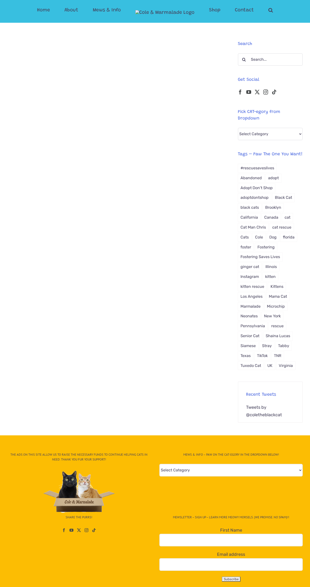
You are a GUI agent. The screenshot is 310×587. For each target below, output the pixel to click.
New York (272, 316)
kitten (270, 276)
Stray (267, 345)
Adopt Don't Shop (256, 188)
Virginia (286, 365)
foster (245, 247)
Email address (231, 554)
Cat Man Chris (253, 227)
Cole (259, 237)
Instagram (249, 276)
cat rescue (281, 227)
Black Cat (283, 197)
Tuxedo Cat (250, 365)
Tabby (283, 345)
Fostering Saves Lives (260, 256)
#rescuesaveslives (257, 168)
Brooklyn (273, 207)
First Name (231, 530)
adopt (273, 178)
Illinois (271, 266)
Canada (271, 217)
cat (287, 217)
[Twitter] (257, 92)
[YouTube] (248, 92)
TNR (277, 355)
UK (269, 365)
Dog (273, 237)
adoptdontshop (254, 197)
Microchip (276, 306)
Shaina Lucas (278, 336)
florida (288, 237)
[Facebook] (240, 92)
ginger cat (249, 266)
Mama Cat (278, 296)
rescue (277, 326)
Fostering (266, 247)
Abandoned (251, 178)
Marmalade (250, 306)
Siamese (248, 345)
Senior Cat (249, 336)
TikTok (262, 355)
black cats (249, 207)
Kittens (277, 286)
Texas (245, 355)
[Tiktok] (274, 92)
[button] (251, 10)
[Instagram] (265, 92)
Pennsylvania (252, 326)
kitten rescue (252, 286)
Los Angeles (251, 296)
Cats (244, 237)
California (249, 217)
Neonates (249, 316)
